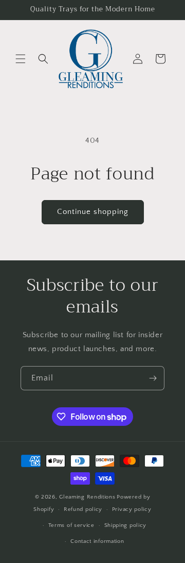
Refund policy (83, 509)
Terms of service (71, 525)
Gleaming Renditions (87, 497)
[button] (20, 58)
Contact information (97, 541)
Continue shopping (92, 211)
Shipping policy (125, 525)
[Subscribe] (152, 378)
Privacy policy (132, 509)
